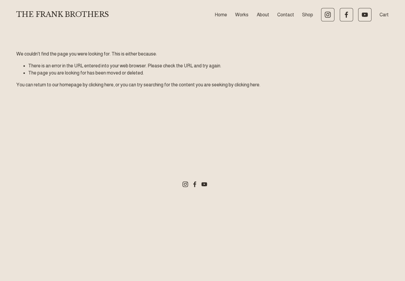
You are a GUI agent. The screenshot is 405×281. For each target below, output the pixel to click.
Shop (307, 14)
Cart (384, 14)
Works (241, 14)
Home (221, 14)
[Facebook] (346, 14)
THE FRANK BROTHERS (62, 14)
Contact (285, 14)
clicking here (101, 84)
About (263, 14)
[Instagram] (327, 14)
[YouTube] (364, 14)
